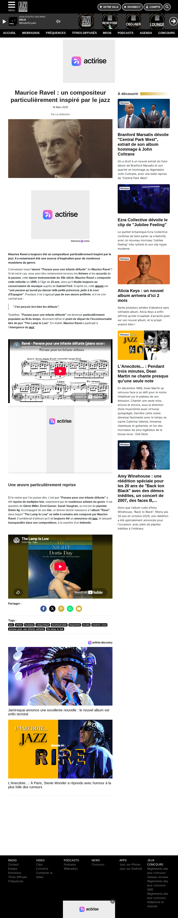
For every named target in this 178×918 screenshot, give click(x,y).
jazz (31, 327)
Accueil (9, 32)
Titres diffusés (84, 32)
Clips (39, 864)
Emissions (14, 873)
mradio (86, 624)
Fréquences (56, 32)
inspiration (74, 624)
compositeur (42, 624)
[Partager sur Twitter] (51, 610)
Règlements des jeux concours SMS (157, 885)
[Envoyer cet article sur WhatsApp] (69, 610)
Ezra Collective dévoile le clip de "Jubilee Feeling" (143, 222)
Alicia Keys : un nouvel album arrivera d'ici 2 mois (141, 295)
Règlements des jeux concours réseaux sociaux (157, 873)
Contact (13, 864)
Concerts (42, 868)
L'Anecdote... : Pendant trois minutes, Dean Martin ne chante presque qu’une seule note (143, 373)
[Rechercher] (167, 6)
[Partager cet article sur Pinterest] (60, 610)
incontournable (59, 624)
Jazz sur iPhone (129, 864)
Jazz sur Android (130, 868)
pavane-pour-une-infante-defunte (26, 629)
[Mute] (58, 21)
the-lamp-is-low (55, 629)
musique (29, 624)
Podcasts (126, 32)
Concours (166, 32)
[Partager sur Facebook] (43, 610)
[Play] (5, 21)
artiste (19, 624)
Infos (107, 32)
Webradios (31, 32)
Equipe (12, 868)
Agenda (146, 32)
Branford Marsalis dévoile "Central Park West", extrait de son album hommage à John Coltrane (143, 144)
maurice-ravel (99, 624)
